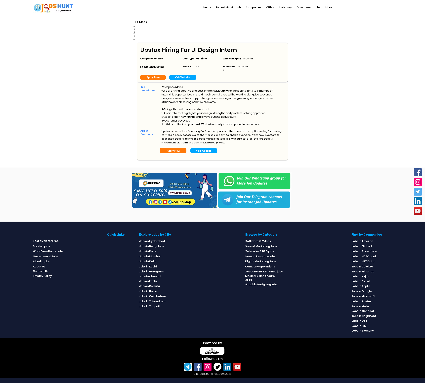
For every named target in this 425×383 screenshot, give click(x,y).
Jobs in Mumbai (149, 256)
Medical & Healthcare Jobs (260, 278)
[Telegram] (188, 367)
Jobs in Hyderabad (152, 241)
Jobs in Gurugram (151, 271)
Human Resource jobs (260, 256)
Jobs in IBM (359, 326)
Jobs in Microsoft (363, 296)
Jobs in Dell (359, 321)
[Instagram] (418, 182)
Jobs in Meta (360, 306)
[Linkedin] (418, 201)
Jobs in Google (361, 291)
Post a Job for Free (46, 241)
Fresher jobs (41, 246)
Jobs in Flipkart (362, 246)
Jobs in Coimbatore (152, 296)
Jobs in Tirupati (149, 306)
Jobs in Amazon (362, 241)
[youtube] (418, 211)
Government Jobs (45, 256)
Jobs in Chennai (150, 276)
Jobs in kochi (148, 281)
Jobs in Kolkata (149, 286)
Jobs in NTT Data (363, 261)
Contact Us (40, 271)
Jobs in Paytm (361, 301)
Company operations (260, 266)
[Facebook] (418, 172)
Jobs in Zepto (361, 286)
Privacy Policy (42, 276)
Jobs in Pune (147, 251)
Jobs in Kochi (148, 266)
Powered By (212, 343)
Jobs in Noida (148, 291)
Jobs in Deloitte (362, 266)
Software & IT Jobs (258, 241)
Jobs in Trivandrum (152, 301)
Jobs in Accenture (364, 251)
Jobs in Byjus (360, 276)
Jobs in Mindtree (362, 271)
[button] (253, 7)
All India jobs (41, 261)
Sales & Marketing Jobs (261, 246)
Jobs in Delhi (147, 261)
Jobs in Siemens (363, 331)
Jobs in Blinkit (361, 281)
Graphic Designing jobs (261, 284)
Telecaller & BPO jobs (259, 251)
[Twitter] (418, 192)
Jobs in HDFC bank (364, 256)
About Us (39, 266)
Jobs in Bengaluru (151, 246)
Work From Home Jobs (48, 251)
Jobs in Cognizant (363, 316)
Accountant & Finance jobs (264, 271)
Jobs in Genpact (363, 311)
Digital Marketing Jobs (260, 261)
